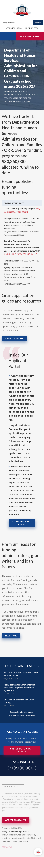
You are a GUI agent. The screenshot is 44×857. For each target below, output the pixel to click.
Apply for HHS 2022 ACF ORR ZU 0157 (20, 254)
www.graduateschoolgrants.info (16, 831)
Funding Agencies (18, 91)
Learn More (11, 636)
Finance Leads (31, 28)
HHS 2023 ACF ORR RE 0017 (28, 218)
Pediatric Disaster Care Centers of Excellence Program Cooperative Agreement (19, 687)
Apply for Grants (30, 36)
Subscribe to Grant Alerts (22, 750)
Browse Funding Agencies (21, 712)
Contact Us (7, 847)
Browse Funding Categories (22, 715)
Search (38, 22)
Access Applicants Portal (22, 522)
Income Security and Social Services (25, 232)
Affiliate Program (14, 28)
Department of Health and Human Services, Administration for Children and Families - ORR (21, 98)
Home (6, 91)
